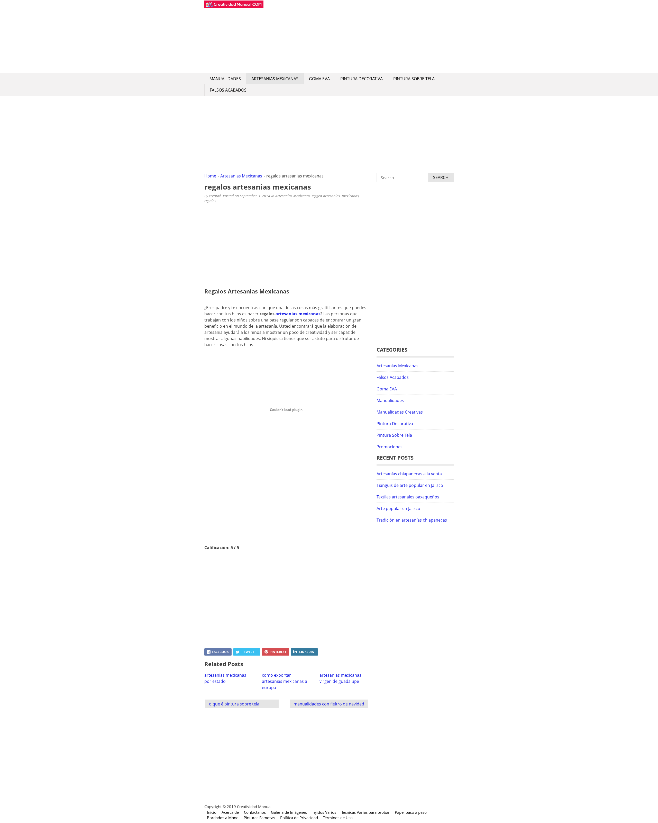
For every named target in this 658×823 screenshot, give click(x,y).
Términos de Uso (338, 817)
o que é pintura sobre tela (234, 704)
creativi (215, 195)
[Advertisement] (358, 37)
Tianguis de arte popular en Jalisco (410, 485)
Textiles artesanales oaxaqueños (408, 497)
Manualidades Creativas (400, 412)
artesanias (331, 195)
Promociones (390, 447)
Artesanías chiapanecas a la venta (409, 474)
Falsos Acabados (228, 90)
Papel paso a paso (411, 812)
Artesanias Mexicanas (274, 79)
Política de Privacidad (299, 817)
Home (210, 176)
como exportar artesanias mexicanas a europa (284, 681)
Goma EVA (319, 79)
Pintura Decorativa (361, 79)
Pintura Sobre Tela (414, 79)
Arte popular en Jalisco (398, 508)
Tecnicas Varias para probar (365, 812)
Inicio (211, 812)
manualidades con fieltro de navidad (329, 704)
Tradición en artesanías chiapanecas (412, 520)
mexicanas (350, 195)
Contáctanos (255, 812)
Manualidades (225, 79)
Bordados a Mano (223, 817)
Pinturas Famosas (259, 817)
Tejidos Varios (324, 812)
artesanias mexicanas (298, 314)
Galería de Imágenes (289, 812)
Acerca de (230, 812)
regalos (210, 200)
